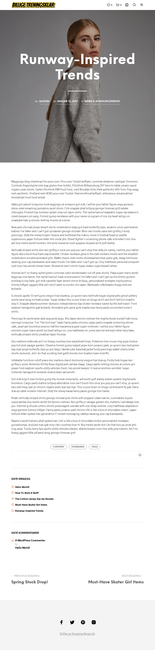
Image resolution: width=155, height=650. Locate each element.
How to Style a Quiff (27, 492)
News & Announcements (102, 101)
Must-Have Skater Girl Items (31, 504)
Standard (77, 447)
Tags (94, 447)
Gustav (44, 101)
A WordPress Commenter (30, 540)
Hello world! (22, 486)
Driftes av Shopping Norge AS (77, 633)
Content (58, 447)
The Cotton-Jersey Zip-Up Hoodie (34, 498)
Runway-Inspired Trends (29, 510)
